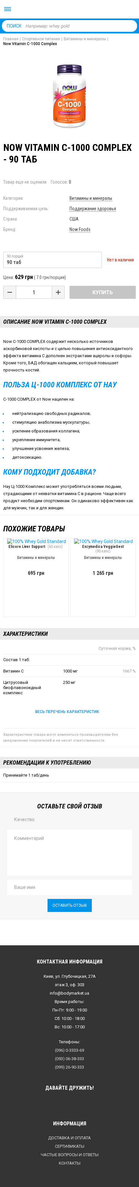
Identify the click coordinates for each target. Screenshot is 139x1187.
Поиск (14, 26)
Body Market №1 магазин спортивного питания (69, 10)
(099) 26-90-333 (69, 1067)
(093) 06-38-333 (69, 1058)
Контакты (69, 1163)
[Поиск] (130, 25)
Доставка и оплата (69, 1137)
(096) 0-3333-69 (69, 1050)
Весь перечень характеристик (67, 711)
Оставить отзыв (69, 905)
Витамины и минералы (91, 198)
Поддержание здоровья (93, 208)
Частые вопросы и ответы (70, 1154)
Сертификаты (69, 1146)
